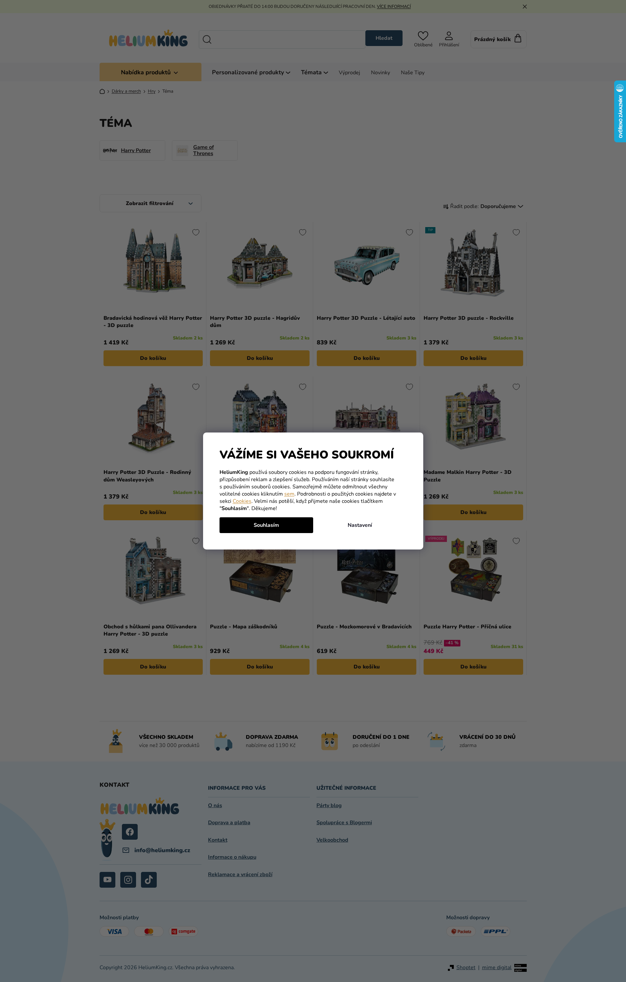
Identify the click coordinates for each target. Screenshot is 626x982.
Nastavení (360, 525)
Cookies (242, 501)
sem (289, 494)
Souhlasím (266, 525)
